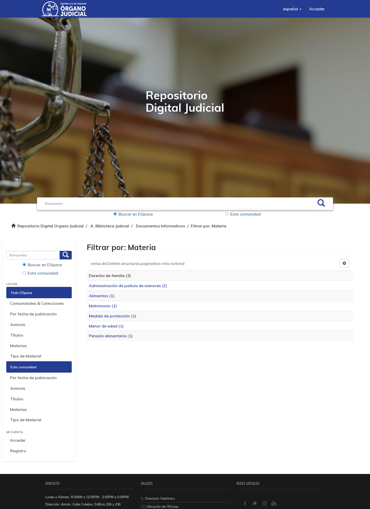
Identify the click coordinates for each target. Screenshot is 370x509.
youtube (274, 503)
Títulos (16, 335)
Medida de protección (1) (112, 315)
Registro (18, 450)
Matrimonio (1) (103, 305)
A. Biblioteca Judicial (109, 225)
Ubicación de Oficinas (162, 506)
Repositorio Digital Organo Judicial (50, 225)
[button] (292, 9)
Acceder (18, 440)
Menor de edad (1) (106, 325)
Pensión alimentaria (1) (111, 335)
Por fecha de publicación (33, 313)
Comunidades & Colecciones (37, 303)
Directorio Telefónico (160, 498)
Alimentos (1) (101, 295)
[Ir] (321, 204)
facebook (245, 503)
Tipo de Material (25, 355)
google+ (264, 503)
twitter (254, 503)
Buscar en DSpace (136, 214)
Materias (18, 345)
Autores (17, 324)
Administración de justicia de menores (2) (128, 285)
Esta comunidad (245, 214)
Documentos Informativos (160, 225)
